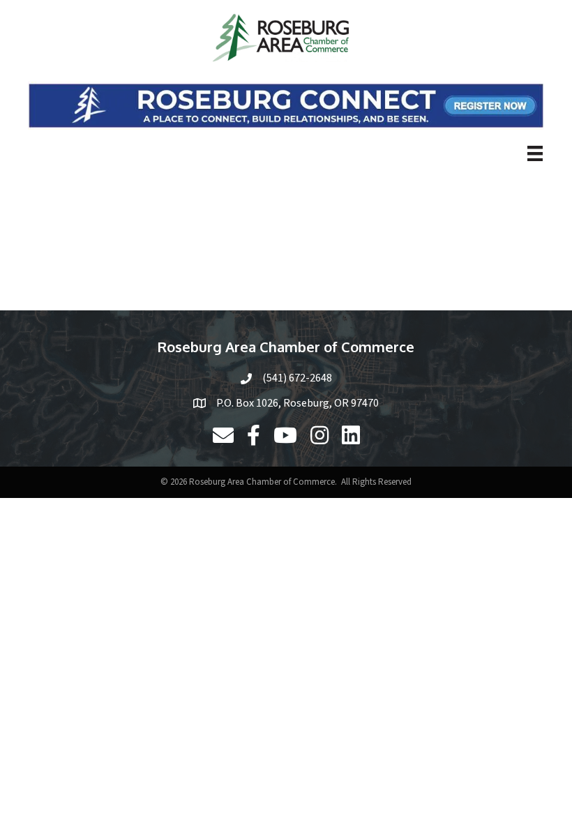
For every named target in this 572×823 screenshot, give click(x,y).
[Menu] (535, 153)
